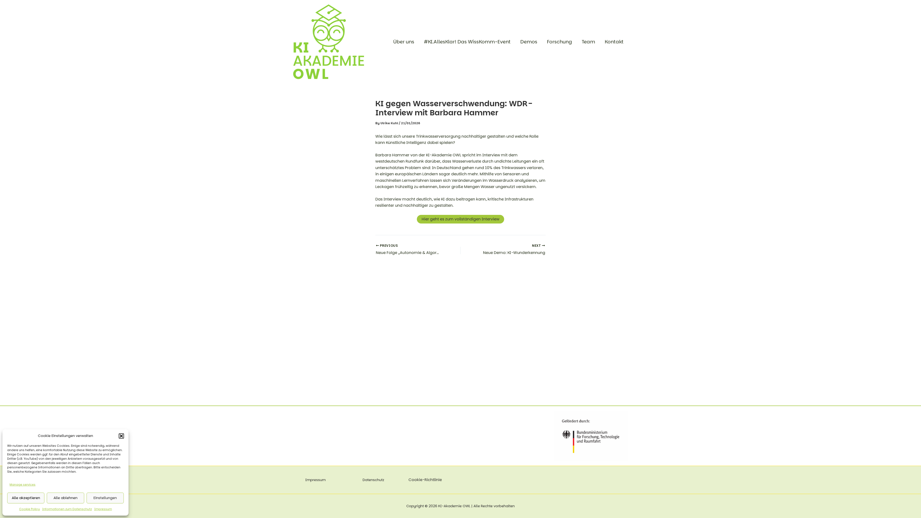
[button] (121, 436)
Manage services (22, 485)
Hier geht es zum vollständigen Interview (460, 219)
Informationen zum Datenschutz (67, 509)
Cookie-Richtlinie (425, 480)
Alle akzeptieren (26, 497)
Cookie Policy (29, 509)
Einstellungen (105, 497)
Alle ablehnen (65, 497)
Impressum (103, 509)
